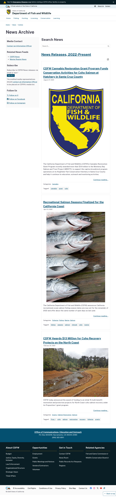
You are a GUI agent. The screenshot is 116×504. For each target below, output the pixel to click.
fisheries (90, 419)
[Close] (113, 2)
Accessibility (20, 488)
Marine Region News (18, 59)
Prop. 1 (53, 419)
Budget (9, 454)
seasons (60, 325)
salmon (67, 325)
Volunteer (36, 469)
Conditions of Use (45, 488)
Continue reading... (100, 180)
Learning (56, 18)
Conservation (45, 18)
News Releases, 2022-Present (66, 54)
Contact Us (83, 488)
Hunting (25, 18)
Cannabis (55, 184)
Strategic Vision (12, 472)
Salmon (72, 320)
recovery (82, 419)
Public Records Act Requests (70, 462)
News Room (63, 458)
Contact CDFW (64, 454)
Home (8, 18)
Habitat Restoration (64, 415)
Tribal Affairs (11, 476)
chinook (74, 325)
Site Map (72, 488)
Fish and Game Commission (98, 454)
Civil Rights (32, 488)
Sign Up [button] (11, 75)
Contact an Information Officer (19, 46)
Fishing (16, 18)
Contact (107, 6)
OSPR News (15, 57)
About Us (101, 6)
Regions (62, 466)
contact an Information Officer (25, 82)
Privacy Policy (60, 488)
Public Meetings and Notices (43, 462)
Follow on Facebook (17, 99)
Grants (54, 415)
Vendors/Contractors (40, 466)
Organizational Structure (15, 468)
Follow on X (13, 95)
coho (66, 188)
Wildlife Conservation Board (98, 458)
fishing (53, 325)
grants (97, 419)
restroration (74, 419)
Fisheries (55, 320)
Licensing (34, 18)
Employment (37, 454)
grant (61, 188)
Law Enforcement (13, 464)
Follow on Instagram (17, 103)
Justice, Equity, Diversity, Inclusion (15, 459)
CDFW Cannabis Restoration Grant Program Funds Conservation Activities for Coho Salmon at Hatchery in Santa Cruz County (75, 72)
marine (86, 325)
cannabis (54, 188)
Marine (67, 320)
